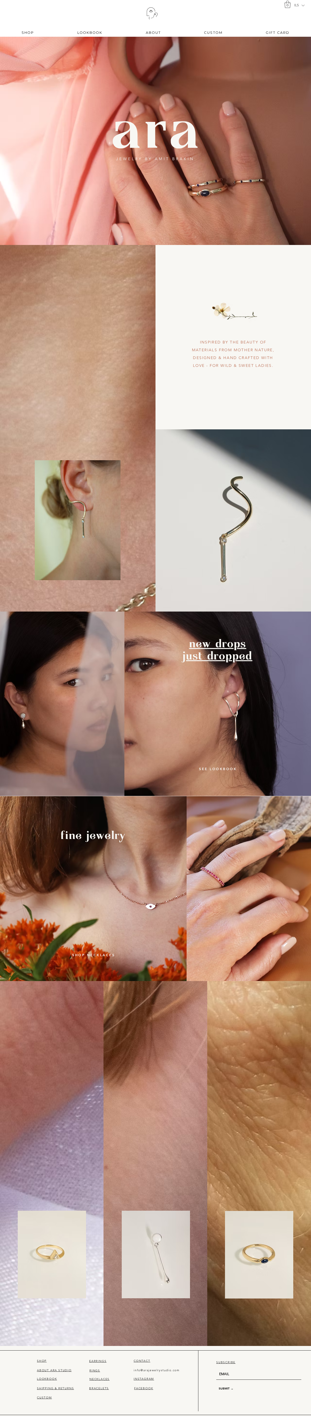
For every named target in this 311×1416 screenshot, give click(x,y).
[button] (299, 5)
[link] (288, 4)
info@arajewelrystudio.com (157, 1370)
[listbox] (299, 5)
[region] (152, 13)
